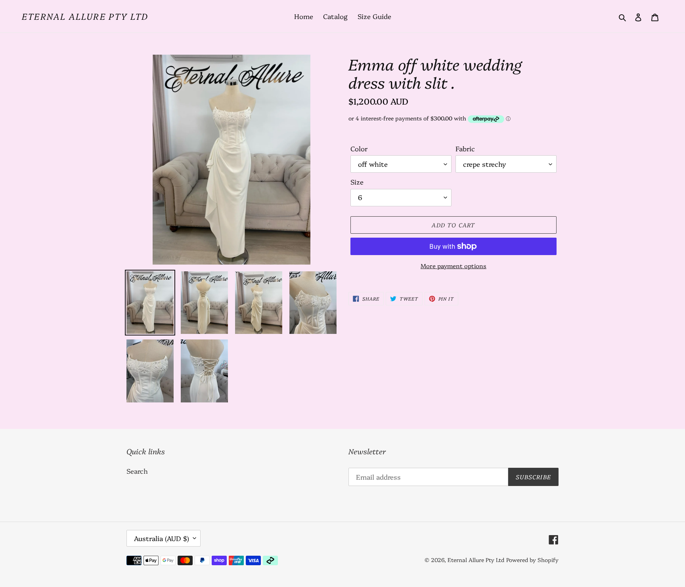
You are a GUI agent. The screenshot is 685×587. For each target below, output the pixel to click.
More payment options (453, 265)
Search (137, 470)
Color (358, 148)
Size (357, 181)
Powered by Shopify (532, 560)
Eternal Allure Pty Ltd (85, 16)
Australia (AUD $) (161, 538)
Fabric (465, 148)
